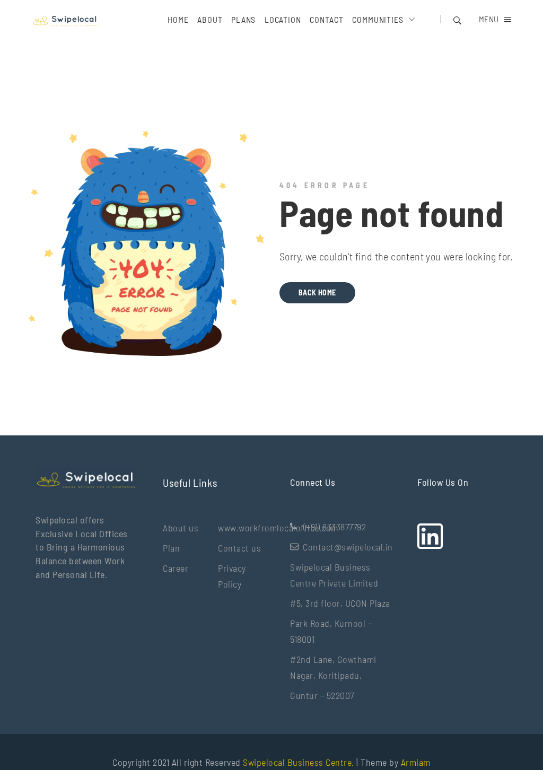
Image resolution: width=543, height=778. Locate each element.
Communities (378, 19)
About (210, 19)
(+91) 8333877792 (334, 526)
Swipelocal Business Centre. (298, 762)
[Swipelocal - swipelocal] (75, 19)
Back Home (317, 292)
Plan (171, 548)
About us (180, 528)
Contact (326, 19)
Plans (243, 19)
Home (178, 19)
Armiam (416, 762)
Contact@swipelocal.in (348, 547)
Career (175, 568)
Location (283, 19)
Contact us (239, 548)
